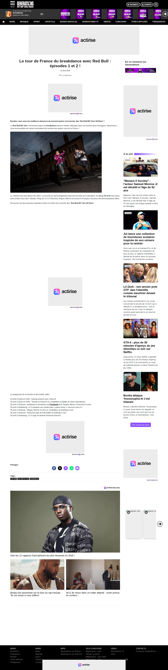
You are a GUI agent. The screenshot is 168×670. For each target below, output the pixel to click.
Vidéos (107, 22)
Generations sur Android (71, 654)
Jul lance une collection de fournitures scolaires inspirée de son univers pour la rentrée (139, 238)
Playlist (13, 657)
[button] (134, 524)
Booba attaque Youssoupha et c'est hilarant (136, 398)
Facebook (54, 404)
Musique (24, 22)
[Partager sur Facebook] (53, 469)
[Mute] (41, 14)
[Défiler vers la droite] (160, 524)
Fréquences (158, 22)
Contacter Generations (146, 651)
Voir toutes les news (140, 425)
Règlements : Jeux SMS (96, 657)
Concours (120, 22)
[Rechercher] (155, 4)
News (12, 22)
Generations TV (90, 22)
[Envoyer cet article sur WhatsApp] (71, 469)
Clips (113, 654)
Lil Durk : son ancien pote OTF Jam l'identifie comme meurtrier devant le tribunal (140, 291)
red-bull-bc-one (23, 479)
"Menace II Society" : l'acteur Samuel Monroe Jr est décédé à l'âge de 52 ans (140, 185)
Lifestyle (50, 22)
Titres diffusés (139, 22)
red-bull (13, 479)
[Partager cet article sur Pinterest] (65, 469)
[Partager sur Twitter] (59, 469)
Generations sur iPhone (71, 651)
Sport (36, 22)
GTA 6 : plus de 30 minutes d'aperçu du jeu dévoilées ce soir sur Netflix (139, 347)
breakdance (34, 479)
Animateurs (15, 654)
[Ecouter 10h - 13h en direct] (140, 70)
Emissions (14, 651)
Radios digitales (68, 22)
